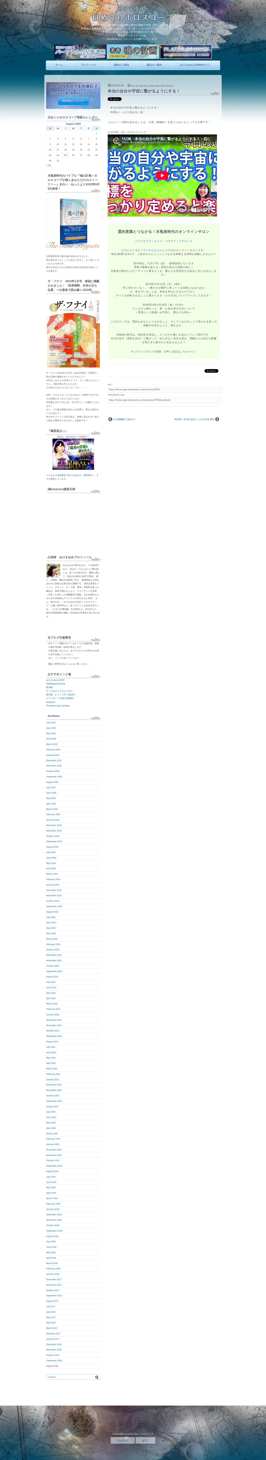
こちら (69, 664)
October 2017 (52, 1290)
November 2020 (54, 1090)
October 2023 (52, 901)
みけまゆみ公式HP (55, 680)
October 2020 (52, 1095)
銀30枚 (49, 687)
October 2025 (52, 771)
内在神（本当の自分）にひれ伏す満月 (194, 419)
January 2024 (52, 885)
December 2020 (54, 1084)
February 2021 (53, 1074)
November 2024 (54, 830)
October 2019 (52, 1160)
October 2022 (52, 966)
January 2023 (52, 949)
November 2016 (54, 1349)
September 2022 (54, 971)
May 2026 (51, 733)
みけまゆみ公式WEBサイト (195, 65)
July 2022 (50, 982)
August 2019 (52, 1171)
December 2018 (54, 1214)
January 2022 (52, 1014)
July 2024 (50, 852)
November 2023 (54, 895)
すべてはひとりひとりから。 (60, 691)
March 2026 (52, 744)
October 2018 (52, 1225)
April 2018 (51, 1258)
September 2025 (54, 776)
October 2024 (52, 836)
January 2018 (52, 1274)
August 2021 (52, 1041)
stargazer (50, 702)
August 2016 (52, 1366)
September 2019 (54, 1166)
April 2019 (51, 1193)
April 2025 (51, 803)
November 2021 (54, 1025)
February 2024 (53, 879)
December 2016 (54, 1344)
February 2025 (53, 814)
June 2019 (51, 1182)
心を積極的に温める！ (125, 419)
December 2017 (54, 1279)
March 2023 (52, 939)
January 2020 (52, 1144)
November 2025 (54, 765)
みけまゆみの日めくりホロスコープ (138, 1434)
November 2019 (54, 1155)
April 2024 (51, 868)
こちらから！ (188, 351)
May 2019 (51, 1187)
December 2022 (54, 955)
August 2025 (52, 782)
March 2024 (52, 874)
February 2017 (53, 1333)
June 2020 (51, 1117)
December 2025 (54, 760)
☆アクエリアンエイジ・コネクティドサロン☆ (164, 241)
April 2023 (51, 933)
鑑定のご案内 (154, 65)
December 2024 (54, 825)
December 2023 (54, 890)
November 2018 (54, 1220)
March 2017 (52, 1328)
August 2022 (52, 976)
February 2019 (53, 1204)
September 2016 (54, 1360)
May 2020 (51, 1122)
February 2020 (53, 1139)
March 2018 (52, 1263)
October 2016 (52, 1355)
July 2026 (50, 722)
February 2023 (53, 944)
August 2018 (52, 1236)
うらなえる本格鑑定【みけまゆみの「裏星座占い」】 (72, 475)
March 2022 (52, 1003)
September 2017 (54, 1295)
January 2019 (52, 1209)
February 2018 (53, 1268)
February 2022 (53, 1009)
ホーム (59, 65)
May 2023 (51, 928)
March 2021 (52, 1068)
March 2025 (52, 809)
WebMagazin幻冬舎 (55, 683)
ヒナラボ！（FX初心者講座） (60, 698)
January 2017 (52, 1339)
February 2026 (53, 749)
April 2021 (51, 1063)
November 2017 (54, 1285)
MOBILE (123, 1440)
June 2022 (51, 987)
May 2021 (51, 1057)
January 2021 (52, 1079)
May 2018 (51, 1252)
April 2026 (51, 738)
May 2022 (51, 993)
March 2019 (52, 1198)
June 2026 (51, 728)
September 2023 (54, 906)
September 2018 (54, 1231)
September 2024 (54, 841)
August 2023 (52, 912)
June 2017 (51, 1312)
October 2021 (52, 1030)
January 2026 (52, 755)
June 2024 (51, 857)
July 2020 (50, 1112)
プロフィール (88, 65)
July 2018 (50, 1241)
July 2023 (50, 917)
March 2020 (52, 1133)
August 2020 (52, 1106)
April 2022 (51, 998)
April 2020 (51, 1128)
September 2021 (54, 1036)
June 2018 (51, 1247)
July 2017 (50, 1306)
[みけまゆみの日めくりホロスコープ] (133, 20)
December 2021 (54, 1020)
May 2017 (51, 1317)
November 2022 (54, 960)
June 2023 (51, 922)
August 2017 (52, 1301)
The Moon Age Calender (58, 705)
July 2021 (50, 1047)
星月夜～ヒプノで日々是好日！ (61, 694)
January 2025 (52, 820)
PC (147, 1440)
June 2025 (51, 793)
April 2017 (51, 1322)
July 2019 (50, 1176)
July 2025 (50, 787)
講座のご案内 (121, 65)
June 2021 (51, 1052)
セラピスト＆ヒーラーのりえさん (141, 250)
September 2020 (54, 1101)
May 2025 (51, 798)
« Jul (48, 165)
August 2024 (52, 847)
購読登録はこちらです (73, 101)
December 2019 (54, 1149)
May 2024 (51, 863)
